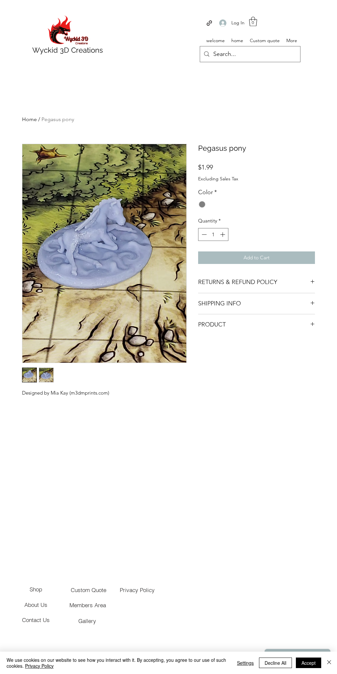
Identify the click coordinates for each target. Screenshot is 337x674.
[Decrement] (203, 234)
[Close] (329, 663)
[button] (253, 21)
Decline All (275, 663)
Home (29, 119)
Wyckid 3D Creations (67, 50)
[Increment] (223, 234)
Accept (308, 663)
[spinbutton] (213, 234)
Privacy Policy (39, 665)
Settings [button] (245, 663)
